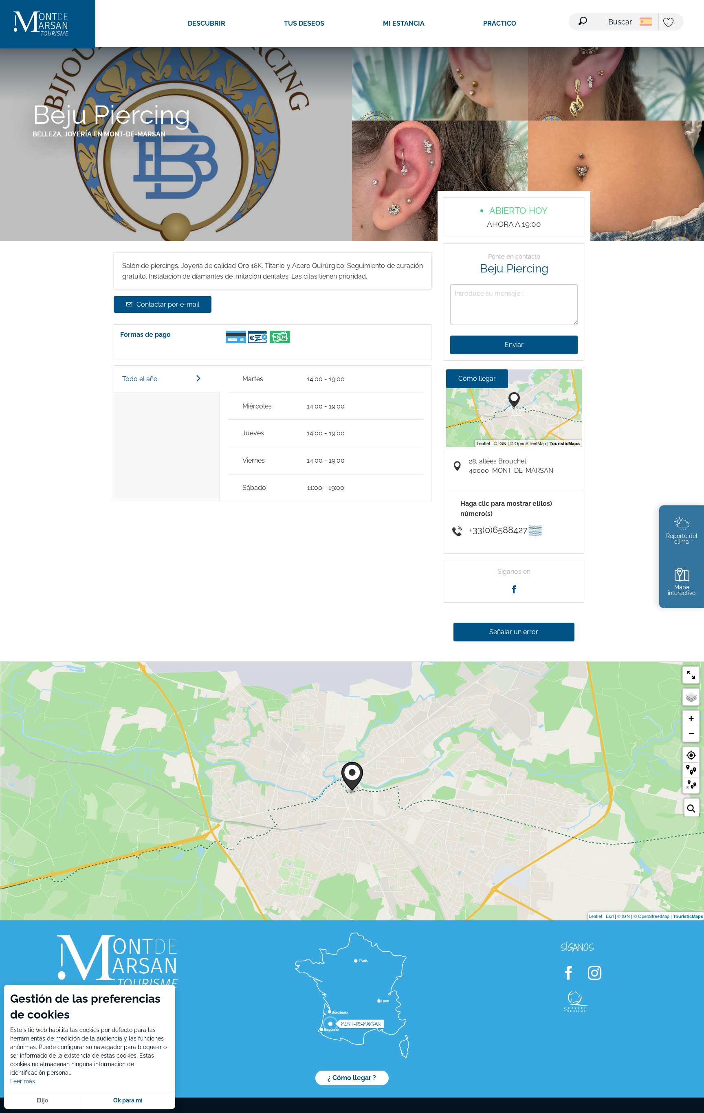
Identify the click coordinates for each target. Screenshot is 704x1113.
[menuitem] (41, 24)
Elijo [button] (42, 1100)
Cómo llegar (477, 378)
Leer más (22, 1081)
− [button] (691, 733)
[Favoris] (669, 23)
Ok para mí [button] (128, 1100)
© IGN (623, 916)
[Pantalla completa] (691, 674)
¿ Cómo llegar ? (352, 1078)
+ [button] (691, 718)
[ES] (645, 21)
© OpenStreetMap (651, 916)
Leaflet (595, 916)
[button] (605, 16)
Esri (610, 916)
